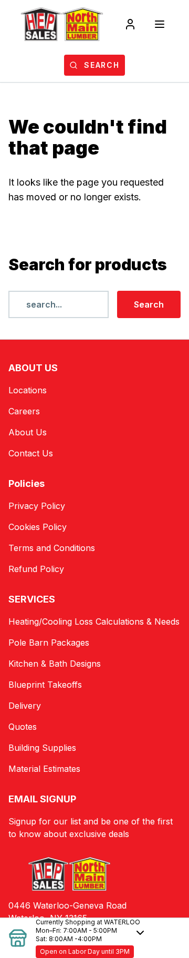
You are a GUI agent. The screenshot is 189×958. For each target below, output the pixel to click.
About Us (27, 432)
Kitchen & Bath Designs (54, 663)
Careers (24, 411)
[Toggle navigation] (159, 24)
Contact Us (30, 453)
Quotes (22, 726)
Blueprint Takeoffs (45, 684)
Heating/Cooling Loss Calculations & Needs (94, 621)
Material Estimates (44, 768)
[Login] (130, 24)
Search (149, 304)
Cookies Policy (37, 527)
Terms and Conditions (51, 548)
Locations (27, 390)
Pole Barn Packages (48, 642)
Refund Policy (36, 569)
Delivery (24, 705)
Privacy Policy (36, 506)
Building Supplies (42, 747)
